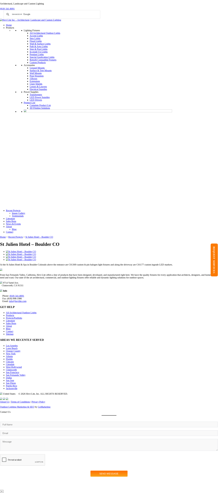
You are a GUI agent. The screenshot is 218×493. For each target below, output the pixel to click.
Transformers (36, 94)
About (9, 226)
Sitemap (9, 334)
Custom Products (38, 62)
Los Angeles (12, 345)
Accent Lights (36, 35)
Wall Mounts (36, 73)
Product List (29, 102)
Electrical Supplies (38, 89)
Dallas (9, 377)
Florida (9, 359)
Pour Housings (37, 76)
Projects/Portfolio (14, 318)
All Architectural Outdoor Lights (45, 33)
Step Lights (35, 38)
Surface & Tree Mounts (41, 70)
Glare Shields (36, 84)
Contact (9, 232)
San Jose (10, 380)
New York (11, 353)
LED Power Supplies (40, 97)
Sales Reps (11, 221)
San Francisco (12, 372)
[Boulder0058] (21, 254)
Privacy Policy (38, 402)
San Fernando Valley (16, 375)
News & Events (13, 224)
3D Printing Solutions (40, 108)
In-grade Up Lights (39, 52)
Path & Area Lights (39, 46)
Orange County (13, 351)
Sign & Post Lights (38, 49)
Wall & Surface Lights (40, 44)
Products (10, 315)
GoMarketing (44, 407)
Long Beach (11, 348)
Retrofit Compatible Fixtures (43, 60)
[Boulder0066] (21, 251)
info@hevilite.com (17, 301)
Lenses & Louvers (38, 86)
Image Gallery (18, 213)
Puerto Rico (11, 386)
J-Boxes (33, 78)
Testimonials (18, 216)
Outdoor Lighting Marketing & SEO (17, 407)
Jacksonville (11, 388)
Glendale (10, 364)
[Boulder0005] (21, 259)
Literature (10, 218)
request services (214, 259)
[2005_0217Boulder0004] (21, 257)
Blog (14, 229)
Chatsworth (11, 369)
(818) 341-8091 (7, 8)
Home (9, 25)
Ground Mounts (37, 68)
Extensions (35, 81)
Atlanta (9, 356)
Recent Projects (13, 210)
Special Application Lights (42, 57)
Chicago (10, 361)
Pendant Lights (37, 54)
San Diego (11, 383)
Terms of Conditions (20, 402)
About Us (4, 402)
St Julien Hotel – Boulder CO (39, 237)
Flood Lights (36, 41)
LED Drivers (36, 100)
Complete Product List (40, 105)
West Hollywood (14, 367)
